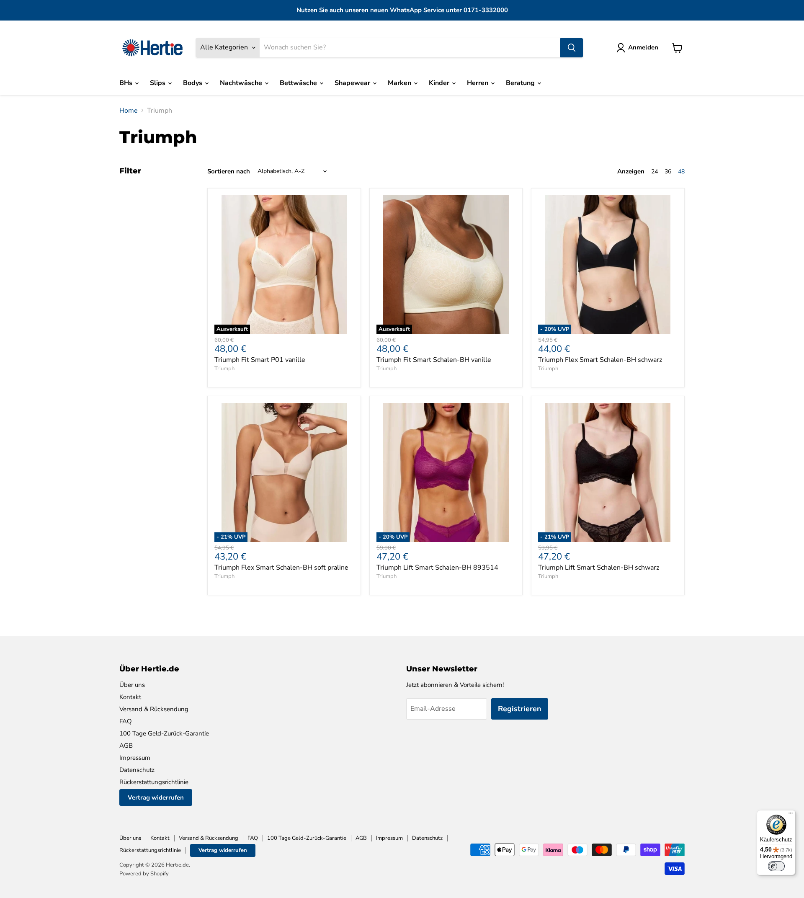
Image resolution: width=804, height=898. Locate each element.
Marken (400, 83)
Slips (158, 83)
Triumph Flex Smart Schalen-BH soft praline (281, 567)
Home (128, 110)
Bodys (193, 83)
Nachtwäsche (242, 83)
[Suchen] (571, 47)
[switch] (776, 866)
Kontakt (130, 697)
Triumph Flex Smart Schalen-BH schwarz (600, 359)
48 (681, 171)
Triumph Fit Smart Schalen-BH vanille (433, 359)
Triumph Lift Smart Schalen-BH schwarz (598, 567)
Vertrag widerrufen (156, 797)
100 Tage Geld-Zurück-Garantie (164, 733)
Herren (478, 83)
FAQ (125, 721)
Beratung (521, 83)
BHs (126, 83)
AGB (126, 745)
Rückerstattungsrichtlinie (153, 782)
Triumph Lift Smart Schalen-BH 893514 (437, 567)
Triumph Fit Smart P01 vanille (259, 359)
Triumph (224, 368)
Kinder (440, 83)
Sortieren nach (228, 171)
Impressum (134, 757)
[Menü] (791, 815)
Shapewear (353, 83)
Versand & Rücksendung (153, 709)
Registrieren (519, 709)
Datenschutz (137, 770)
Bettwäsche (299, 83)
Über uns (132, 685)
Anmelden (643, 47)
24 (654, 171)
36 (668, 171)
